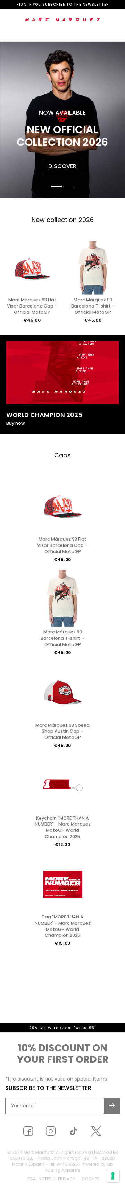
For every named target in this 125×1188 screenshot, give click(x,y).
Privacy (66, 1178)
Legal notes (39, 1178)
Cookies (91, 1178)
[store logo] (62, 19)
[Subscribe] (112, 1106)
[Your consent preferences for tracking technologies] (112, 1175)
